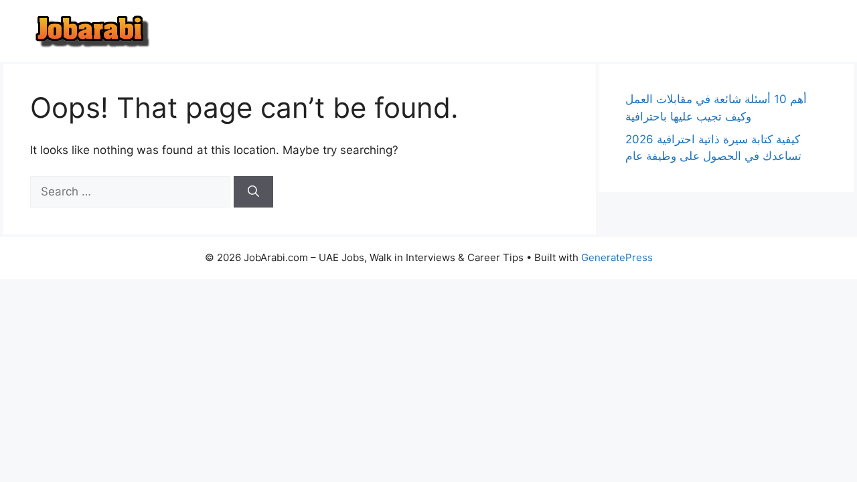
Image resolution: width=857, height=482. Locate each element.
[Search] (253, 192)
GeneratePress (617, 257)
